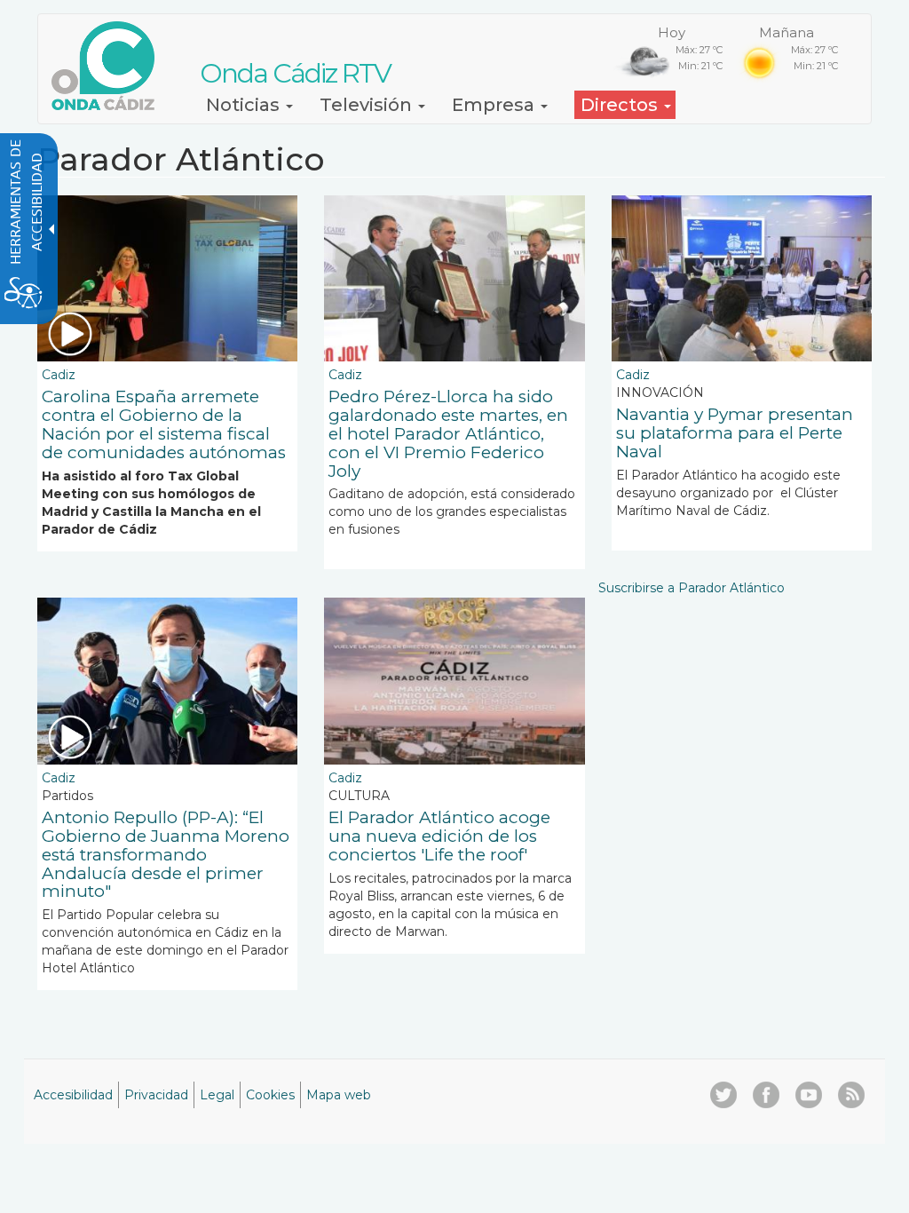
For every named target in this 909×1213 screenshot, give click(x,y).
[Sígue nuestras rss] (851, 1095)
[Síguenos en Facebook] (766, 1095)
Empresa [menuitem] (495, 104)
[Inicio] (109, 65)
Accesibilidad (73, 1095)
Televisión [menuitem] (368, 104)
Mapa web (338, 1095)
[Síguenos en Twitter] (723, 1095)
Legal (217, 1095)
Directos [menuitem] (621, 104)
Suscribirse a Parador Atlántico (691, 588)
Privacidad (156, 1095)
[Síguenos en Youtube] (808, 1095)
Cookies (270, 1095)
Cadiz (58, 375)
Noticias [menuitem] (245, 104)
